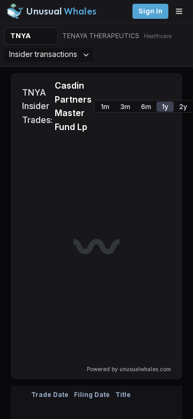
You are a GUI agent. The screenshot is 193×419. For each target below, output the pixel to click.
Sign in (150, 11)
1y (165, 107)
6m (146, 107)
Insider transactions (43, 54)
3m (125, 107)
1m (105, 107)
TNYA (20, 36)
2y (183, 107)
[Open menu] (182, 11)
